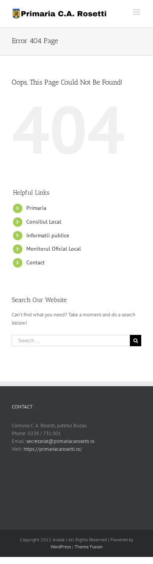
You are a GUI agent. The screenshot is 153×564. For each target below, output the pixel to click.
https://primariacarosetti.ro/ (53, 449)
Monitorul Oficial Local (53, 248)
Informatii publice (47, 235)
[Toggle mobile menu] (137, 12)
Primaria (36, 208)
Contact (35, 262)
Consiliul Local (43, 221)
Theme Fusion (89, 547)
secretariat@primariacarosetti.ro (60, 441)
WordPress (61, 547)
